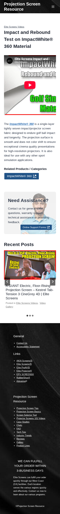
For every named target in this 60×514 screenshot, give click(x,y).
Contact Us (21, 343)
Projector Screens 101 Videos (30, 418)
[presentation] (30, 265)
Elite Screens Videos (14, 27)
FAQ (18, 428)
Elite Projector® (24, 371)
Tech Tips (21, 432)
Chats (19, 425)
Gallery (19, 442)
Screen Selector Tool (26, 415)
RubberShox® (23, 377)
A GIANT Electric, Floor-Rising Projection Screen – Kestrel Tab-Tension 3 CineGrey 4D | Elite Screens (30, 292)
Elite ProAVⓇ (23, 367)
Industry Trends (24, 435)
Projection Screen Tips (27, 408)
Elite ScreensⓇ (24, 364)
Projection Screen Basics (28, 411)
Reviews (20, 439)
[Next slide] (52, 282)
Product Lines (23, 445)
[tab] (27, 315)
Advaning (21, 381)
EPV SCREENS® (25, 374)
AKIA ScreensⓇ (24, 361)
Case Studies (23, 422)
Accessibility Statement (28, 346)
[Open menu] (53, 6)
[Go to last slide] (7, 282)
